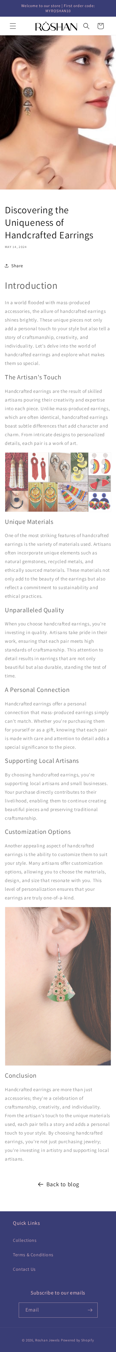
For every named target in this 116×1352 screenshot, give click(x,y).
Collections (25, 1240)
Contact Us (24, 1269)
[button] (13, 26)
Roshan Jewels (48, 1340)
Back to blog (62, 1184)
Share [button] (17, 266)
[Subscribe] (90, 1310)
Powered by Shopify (77, 1340)
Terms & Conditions (33, 1255)
